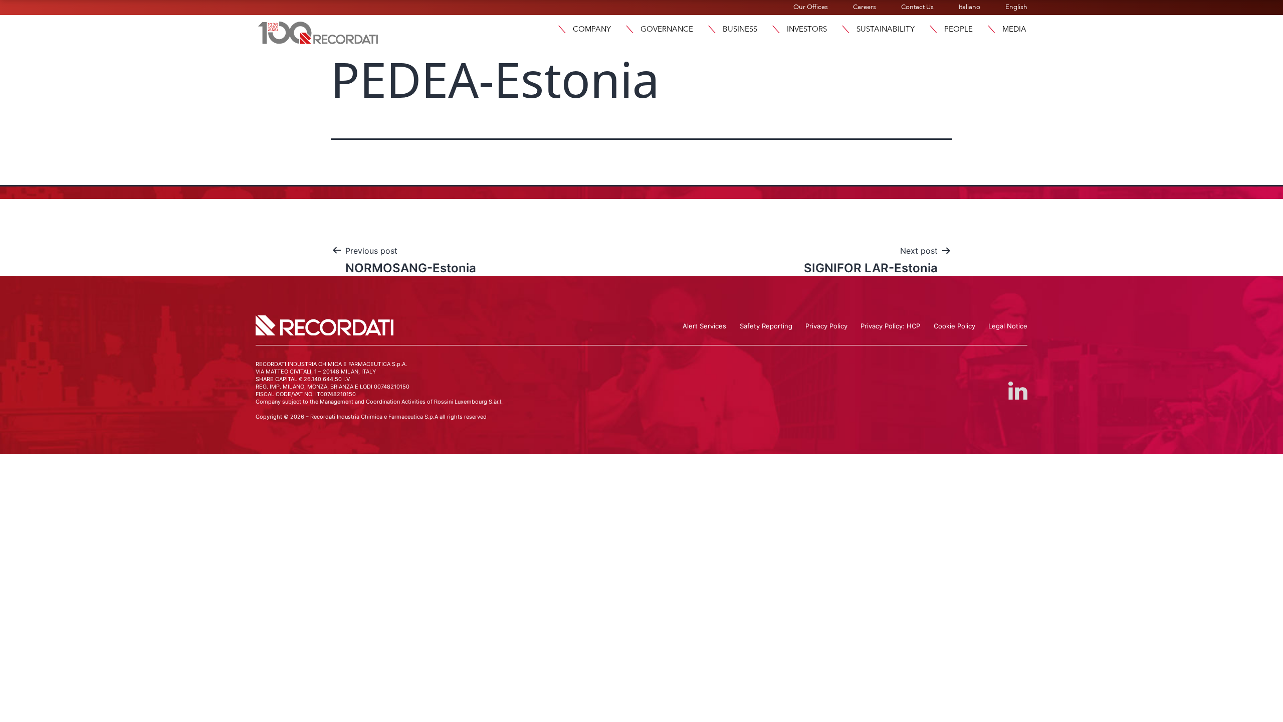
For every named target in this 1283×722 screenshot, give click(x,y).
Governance (666, 29)
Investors (807, 29)
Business (740, 29)
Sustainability (886, 29)
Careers (864, 7)
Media (1014, 29)
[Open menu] (562, 29)
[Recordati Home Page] (318, 32)
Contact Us (917, 7)
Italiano (969, 7)
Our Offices (810, 7)
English (1016, 7)
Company (592, 29)
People (958, 29)
